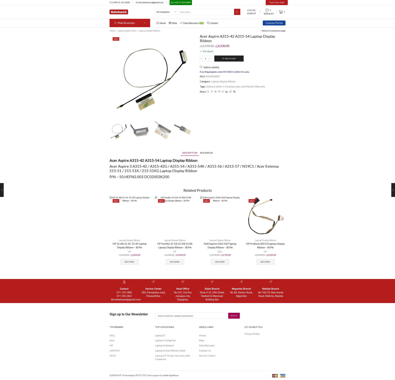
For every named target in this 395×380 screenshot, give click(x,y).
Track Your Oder (276, 2)
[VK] (215, 91)
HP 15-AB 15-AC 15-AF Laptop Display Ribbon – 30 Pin (130, 245)
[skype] (233, 91)
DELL (220, 251)
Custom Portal (274, 23)
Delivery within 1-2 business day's (224, 86)
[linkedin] (227, 91)
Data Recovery (193, 23)
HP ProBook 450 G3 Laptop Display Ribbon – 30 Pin (265, 245)
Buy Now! (129, 262)
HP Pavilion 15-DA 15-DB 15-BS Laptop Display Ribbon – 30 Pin (174, 245)
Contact (214, 23)
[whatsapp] (230, 91)
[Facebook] (212, 91)
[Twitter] (208, 91)
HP (129, 251)
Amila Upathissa (171, 375)
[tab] (190, 153)
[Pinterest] (219, 91)
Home (162, 23)
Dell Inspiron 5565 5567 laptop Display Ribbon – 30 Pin (220, 245)
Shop (174, 23)
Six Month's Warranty (253, 86)
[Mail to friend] (223, 91)
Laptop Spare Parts (127, 30)
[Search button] (237, 12)
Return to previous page (273, 30)
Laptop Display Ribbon (149, 30)
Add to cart (230, 58)
